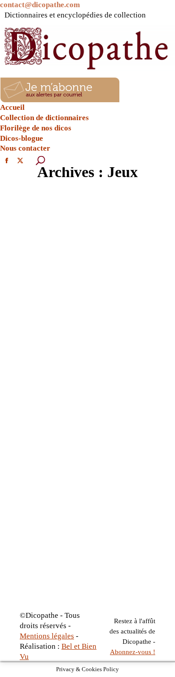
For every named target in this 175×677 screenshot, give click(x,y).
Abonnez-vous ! (132, 651)
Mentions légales (47, 636)
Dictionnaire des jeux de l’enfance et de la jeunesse (84, 349)
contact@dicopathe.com (40, 4)
